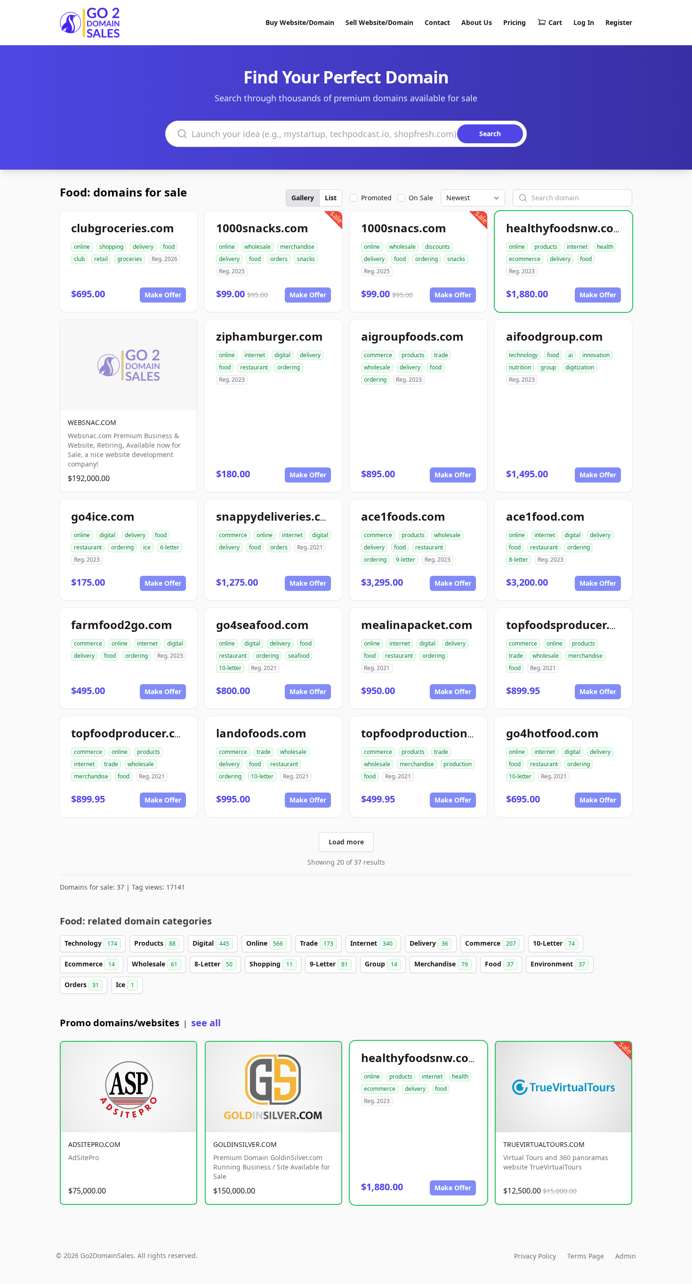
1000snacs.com (403, 228)
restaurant (254, 367)
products (545, 247)
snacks (306, 259)
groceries (129, 259)
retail (101, 259)
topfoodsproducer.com (570, 624)
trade (441, 355)
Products (155, 943)
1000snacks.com (262, 228)
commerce (378, 355)
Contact (437, 22)
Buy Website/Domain (300, 22)
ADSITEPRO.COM (94, 1144)
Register (618, 22)
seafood (298, 656)
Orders (81, 984)
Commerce (490, 943)
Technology (90, 943)
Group (381, 963)
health (605, 247)
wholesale (257, 247)
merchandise (297, 247)
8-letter (518, 560)
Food (499, 963)
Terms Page (585, 1255)
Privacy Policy (535, 1255)
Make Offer (163, 294)
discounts (437, 247)
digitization (579, 367)
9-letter (405, 560)
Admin (625, 1255)
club (79, 259)
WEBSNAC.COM (92, 422)
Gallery (302, 197)
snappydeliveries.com (277, 516)
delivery (143, 247)
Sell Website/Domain (379, 22)
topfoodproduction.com (428, 733)
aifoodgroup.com (554, 336)
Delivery (429, 943)
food (169, 247)
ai (570, 355)
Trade (316, 943)
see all (206, 1022)
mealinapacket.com (417, 624)
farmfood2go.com (121, 624)
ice (147, 547)
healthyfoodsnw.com (565, 228)
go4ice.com (103, 516)
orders (279, 259)
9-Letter (329, 963)
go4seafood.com (262, 624)
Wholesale (154, 963)
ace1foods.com (403, 516)
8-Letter (213, 963)
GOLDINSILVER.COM (245, 1144)
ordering (426, 259)
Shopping (271, 963)
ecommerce (524, 259)
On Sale (421, 197)
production (457, 764)
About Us (476, 22)
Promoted (376, 197)
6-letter (169, 547)
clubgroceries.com (122, 228)
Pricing (514, 22)
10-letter (230, 668)
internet (577, 247)
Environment (558, 963)
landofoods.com (261, 733)
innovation (596, 355)
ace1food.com (545, 516)
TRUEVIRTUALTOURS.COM (544, 1144)
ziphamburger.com (269, 336)
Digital (211, 943)
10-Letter (554, 943)
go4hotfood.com (552, 733)
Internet (371, 943)
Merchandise (441, 963)
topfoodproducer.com (132, 733)
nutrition (520, 367)
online (82, 247)
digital (282, 355)
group (548, 367)
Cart (555, 22)
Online (264, 943)
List (331, 197)
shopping (111, 247)
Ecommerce (89, 963)
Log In (583, 22)
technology (523, 355)
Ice (125, 984)
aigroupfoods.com (412, 336)
